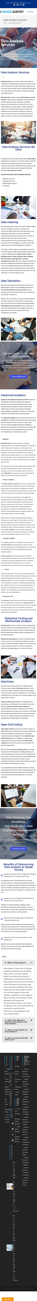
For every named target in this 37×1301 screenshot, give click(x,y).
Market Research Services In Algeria (25, 1151)
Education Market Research (18, 1121)
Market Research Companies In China (25, 1082)
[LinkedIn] (12, 1140)
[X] (12, 1123)
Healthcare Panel (8, 1111)
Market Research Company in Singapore (25, 1161)
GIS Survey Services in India (7, 1118)
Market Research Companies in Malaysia (25, 1171)
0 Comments (16, 1210)
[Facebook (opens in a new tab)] (17, 5)
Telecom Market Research (17, 1139)
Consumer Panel (18, 1080)
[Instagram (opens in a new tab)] (20, 5)
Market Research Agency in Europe (25, 1181)
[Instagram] (12, 1134)
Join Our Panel (6, 1102)
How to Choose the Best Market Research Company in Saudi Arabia (14, 1244)
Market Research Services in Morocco (25, 1130)
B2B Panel (17, 1093)
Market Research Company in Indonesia (25, 1141)
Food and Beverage (17, 1111)
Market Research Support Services (7, 1090)
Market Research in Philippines (25, 1091)
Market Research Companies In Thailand (25, 1110)
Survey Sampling (7, 1080)
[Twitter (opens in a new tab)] (14, 5)
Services (17, 1066)
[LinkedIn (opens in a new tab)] (23, 5)
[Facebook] (12, 1129)
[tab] (18, 962)
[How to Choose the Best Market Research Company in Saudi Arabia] (10, 1248)
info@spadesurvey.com (11, 1098)
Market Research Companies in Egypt (25, 1120)
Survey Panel (17, 1073)
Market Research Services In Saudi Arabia (26, 1072)
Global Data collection (7, 1071)
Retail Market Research (17, 1129)
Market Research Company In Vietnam (25, 1100)
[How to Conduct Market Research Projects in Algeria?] (10, 1186)
